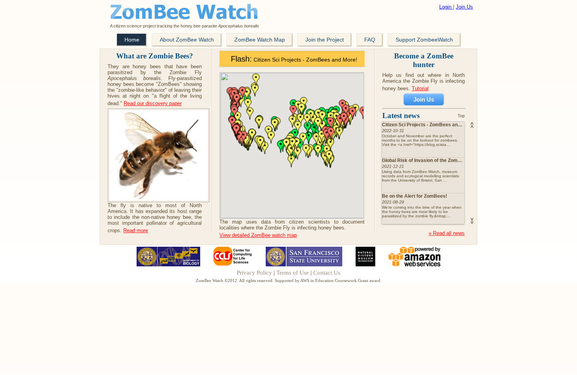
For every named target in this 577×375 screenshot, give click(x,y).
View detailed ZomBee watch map (258, 235)
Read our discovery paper (153, 103)
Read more (135, 230)
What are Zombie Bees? (154, 56)
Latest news (402, 115)
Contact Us (326, 272)
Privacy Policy (254, 272)
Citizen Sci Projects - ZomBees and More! (294, 59)
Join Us (464, 7)
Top (461, 115)
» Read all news (447, 233)
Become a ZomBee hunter (423, 60)
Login (446, 7)
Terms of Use (292, 272)
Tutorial (420, 88)
